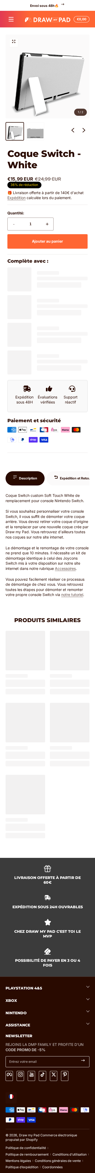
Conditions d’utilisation (70, 1154)
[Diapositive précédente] (72, 131)
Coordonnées (52, 1167)
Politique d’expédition (22, 1167)
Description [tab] (28, 478)
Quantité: (15, 213)
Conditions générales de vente (58, 1161)
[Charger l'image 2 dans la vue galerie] (35, 131)
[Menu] (11, 19)
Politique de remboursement (27, 1154)
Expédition (16, 197)
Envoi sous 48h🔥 (44, 5)
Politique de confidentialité (26, 1148)
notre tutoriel (72, 594)
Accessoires (65, 568)
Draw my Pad (29, 1135)
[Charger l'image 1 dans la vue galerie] (15, 131)
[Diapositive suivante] (83, 131)
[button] (81, 19)
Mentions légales (18, 1161)
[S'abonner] (83, 1061)
